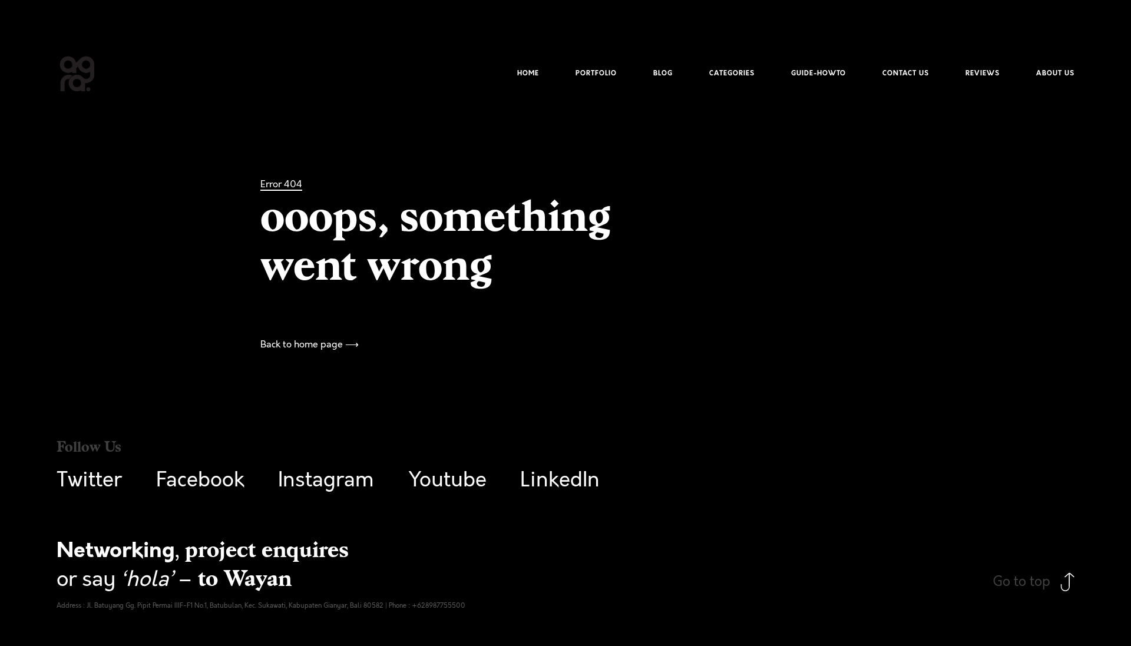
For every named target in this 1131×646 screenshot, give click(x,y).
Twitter (89, 480)
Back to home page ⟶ (309, 344)
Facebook (200, 480)
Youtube (447, 480)
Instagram (326, 480)
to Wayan (245, 578)
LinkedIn (560, 480)
